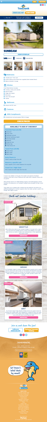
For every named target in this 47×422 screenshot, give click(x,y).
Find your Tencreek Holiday (31, 330)
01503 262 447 (18, 13)
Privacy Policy (23, 413)
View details (23, 235)
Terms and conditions (23, 407)
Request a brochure (23, 399)
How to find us (27, 350)
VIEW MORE (39, 17)
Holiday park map (23, 400)
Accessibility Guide (23, 411)
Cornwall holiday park (23, 393)
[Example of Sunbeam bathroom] (39, 66)
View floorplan (23, 54)
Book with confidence (23, 409)
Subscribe (30, 13)
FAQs (23, 402)
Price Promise (24, 388)
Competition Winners (23, 404)
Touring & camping (23, 395)
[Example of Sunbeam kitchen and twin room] (28, 66)
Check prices (42, 1)
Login (34, 1)
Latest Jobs (23, 403)
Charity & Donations (23, 406)
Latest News (23, 398)
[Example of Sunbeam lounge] (8, 66)
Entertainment (23, 396)
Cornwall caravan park (23, 392)
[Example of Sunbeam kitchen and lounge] (18, 66)
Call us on (15, 330)
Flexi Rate (23, 410)
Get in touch (19, 350)
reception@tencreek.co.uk (25, 347)
